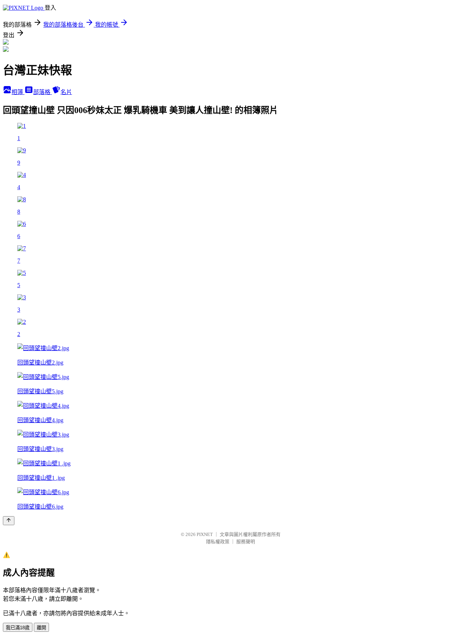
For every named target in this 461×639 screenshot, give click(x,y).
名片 (66, 92)
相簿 (18, 92)
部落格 (42, 92)
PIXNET (205, 534)
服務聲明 (245, 541)
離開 (41, 627)
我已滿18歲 (18, 627)
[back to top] (8, 520)
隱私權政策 (217, 541)
